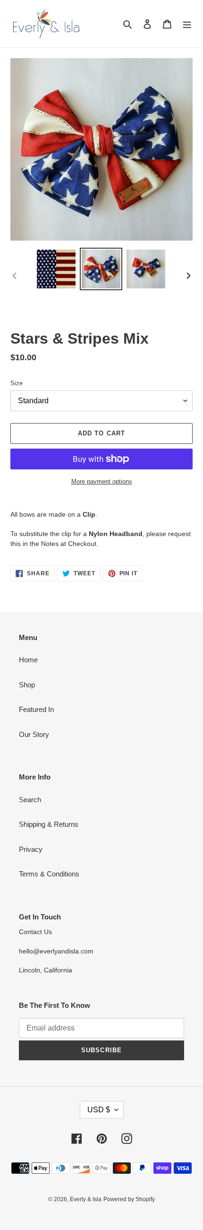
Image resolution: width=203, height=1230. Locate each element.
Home (28, 660)
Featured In (36, 709)
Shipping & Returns (48, 824)
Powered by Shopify (129, 1199)
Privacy (30, 849)
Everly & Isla (86, 1199)
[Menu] (187, 24)
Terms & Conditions (49, 874)
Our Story (34, 734)
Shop (27, 685)
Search (30, 800)
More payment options (101, 481)
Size (16, 383)
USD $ (98, 1110)
